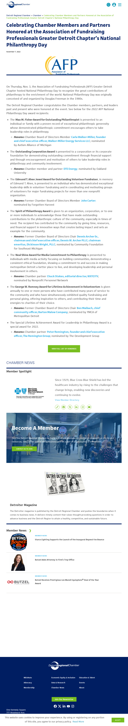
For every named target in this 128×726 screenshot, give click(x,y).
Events (82, 682)
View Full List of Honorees (64, 348)
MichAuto (28, 677)
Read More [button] (78, 721)
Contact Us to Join (24, 449)
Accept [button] (118, 720)
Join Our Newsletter (64, 699)
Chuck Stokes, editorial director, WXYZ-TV (72, 276)
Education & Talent (87, 677)
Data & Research (58, 682)
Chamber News (57, 687)
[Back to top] (120, 679)
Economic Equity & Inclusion (63, 677)
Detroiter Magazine (23, 505)
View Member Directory (67, 400)
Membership (29, 687)
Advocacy (28, 682)
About (81, 687)
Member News (41, 535)
